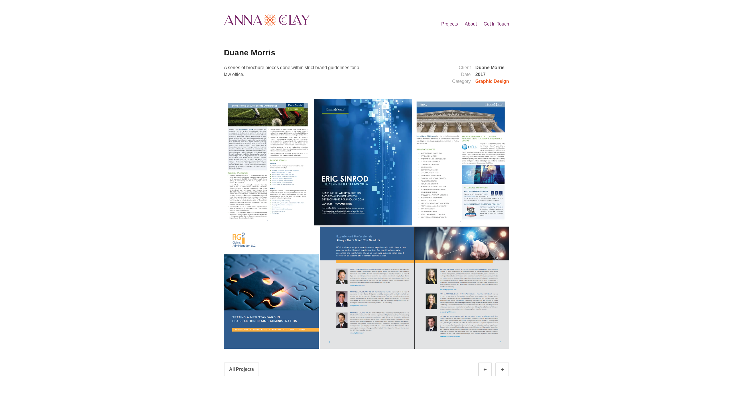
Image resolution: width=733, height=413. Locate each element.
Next (507, 369)
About (471, 24)
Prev (490, 369)
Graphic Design (492, 81)
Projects (449, 24)
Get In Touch (496, 24)
